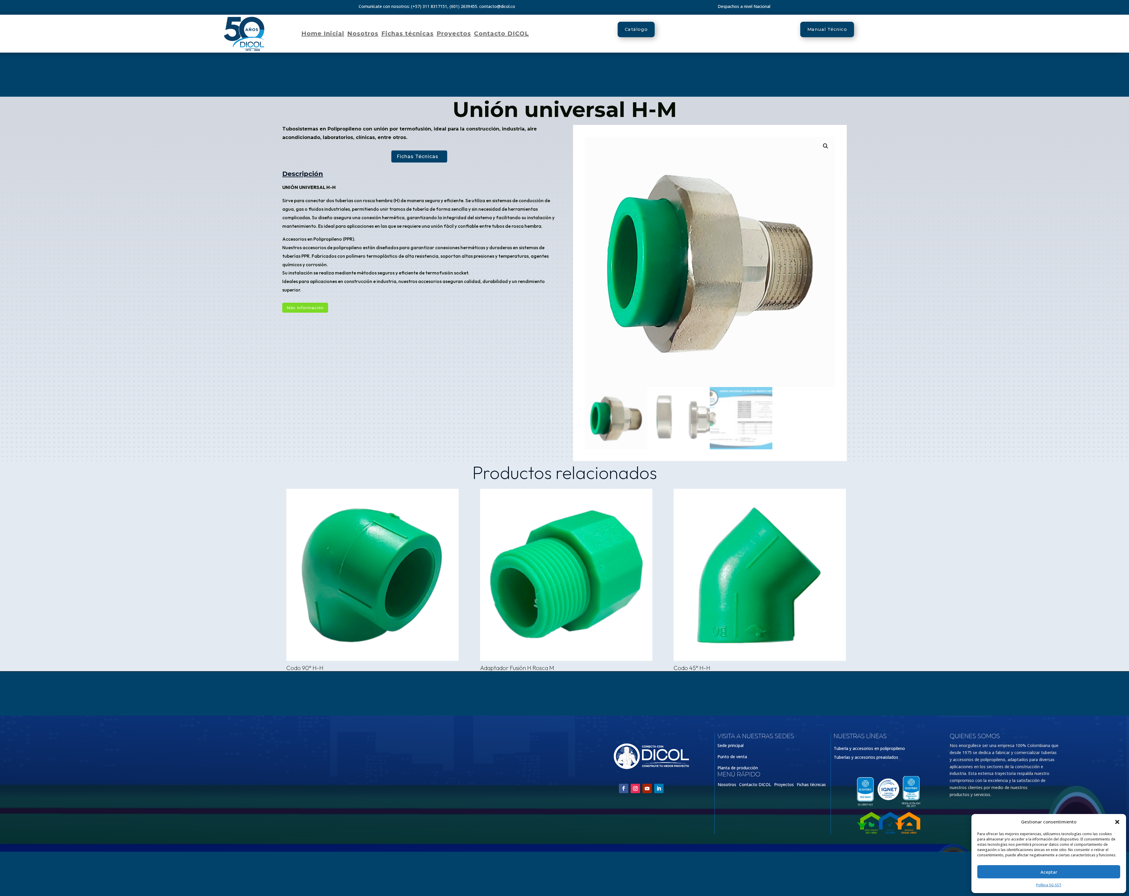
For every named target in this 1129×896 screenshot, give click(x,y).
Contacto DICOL (501, 33)
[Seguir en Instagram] (635, 788)
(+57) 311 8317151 (429, 6)
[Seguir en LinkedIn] (659, 788)
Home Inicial (322, 33)
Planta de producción (737, 768)
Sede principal (730, 745)
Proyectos (454, 33)
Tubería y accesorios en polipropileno (869, 748)
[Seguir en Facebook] (623, 788)
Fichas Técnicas (417, 156)
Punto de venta (732, 756)
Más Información (305, 307)
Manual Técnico (827, 29)
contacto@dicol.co (497, 6)
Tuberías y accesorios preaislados (866, 757)
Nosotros (362, 33)
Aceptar (1049, 872)
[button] (1117, 822)
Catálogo (636, 29)
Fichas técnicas (407, 33)
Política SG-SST (1048, 884)
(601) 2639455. (464, 6)
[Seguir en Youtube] (647, 788)
